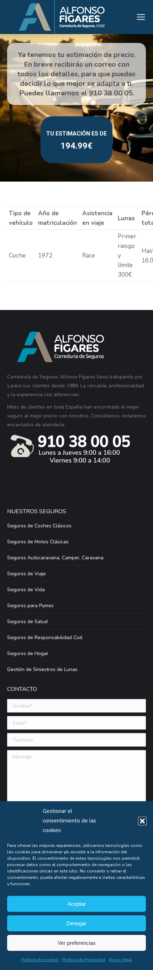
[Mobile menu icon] (141, 17)
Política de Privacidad (83, 960)
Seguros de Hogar (27, 653)
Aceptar (77, 904)
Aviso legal (120, 960)
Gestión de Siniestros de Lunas (42, 669)
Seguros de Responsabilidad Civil (45, 637)
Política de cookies (40, 960)
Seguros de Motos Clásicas (38, 541)
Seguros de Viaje (26, 573)
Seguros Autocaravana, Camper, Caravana (55, 557)
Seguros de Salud (27, 621)
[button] (142, 821)
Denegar (76, 923)
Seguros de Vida (26, 589)
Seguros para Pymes (30, 605)
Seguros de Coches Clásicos (39, 525)
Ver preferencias (77, 943)
